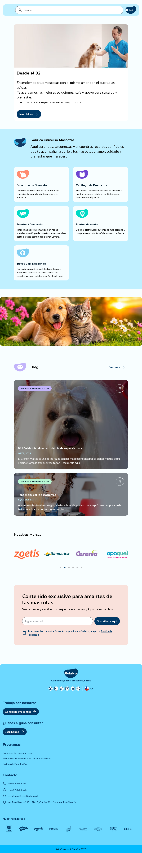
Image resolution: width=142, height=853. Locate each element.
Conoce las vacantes (18, 711)
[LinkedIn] (73, 688)
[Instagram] (56, 688)
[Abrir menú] (9, 10)
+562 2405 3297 (17, 783)
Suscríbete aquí (107, 621)
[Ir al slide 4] (73, 567)
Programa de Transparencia (17, 752)
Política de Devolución (15, 764)
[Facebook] (50, 688)
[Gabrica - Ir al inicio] (130, 10)
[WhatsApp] (78, 688)
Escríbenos (12, 731)
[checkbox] (24, 633)
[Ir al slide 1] (60, 567)
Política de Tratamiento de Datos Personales (27, 758)
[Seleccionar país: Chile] (89, 688)
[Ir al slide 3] (69, 567)
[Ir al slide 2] (64, 567)
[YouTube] (67, 688)
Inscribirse (26, 114)
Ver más (114, 367)
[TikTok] (62, 688)
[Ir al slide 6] (81, 567)
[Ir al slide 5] (77, 567)
